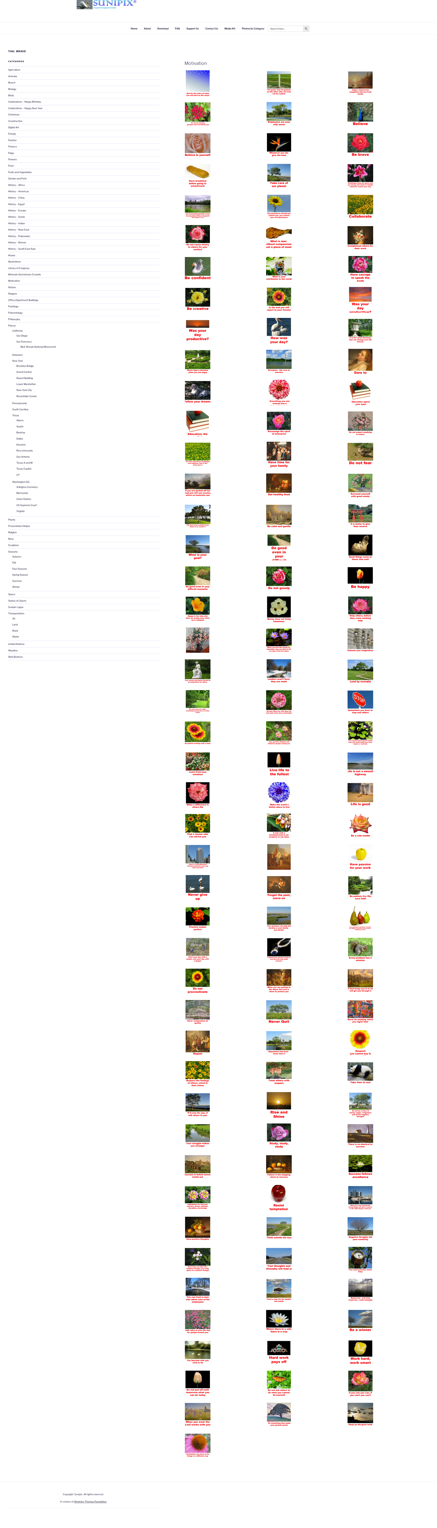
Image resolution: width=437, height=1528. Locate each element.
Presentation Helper (19, 525)
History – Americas (18, 191)
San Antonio (23, 456)
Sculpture (13, 545)
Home (134, 28)
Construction (15, 121)
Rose (11, 538)
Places (12, 325)
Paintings (13, 306)
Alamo (20, 420)
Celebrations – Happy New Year (25, 108)
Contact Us (211, 28)
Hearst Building (24, 378)
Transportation (16, 613)
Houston (21, 444)
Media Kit (229, 28)
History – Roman (17, 242)
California (17, 330)
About (147, 28)
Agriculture (14, 69)
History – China (16, 197)
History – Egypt (16, 204)
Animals (12, 76)
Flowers (12, 159)
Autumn (16, 556)
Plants (11, 519)
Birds (11, 95)
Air (13, 618)
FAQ (177, 28)
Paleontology (15, 312)
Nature (12, 287)
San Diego (21, 335)
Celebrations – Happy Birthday (24, 101)
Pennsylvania (19, 403)
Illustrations (14, 261)
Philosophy (14, 319)
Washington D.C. (21, 481)
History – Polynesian (19, 236)
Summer (17, 580)
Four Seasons (19, 568)
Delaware (17, 354)
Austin (19, 426)
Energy (12, 133)
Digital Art (13, 127)
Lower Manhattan (26, 384)
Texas (15, 415)
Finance (12, 146)
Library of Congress (18, 268)
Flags (11, 153)
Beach (11, 82)
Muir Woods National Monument (38, 346)
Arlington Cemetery (27, 487)
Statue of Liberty (17, 600)
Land (15, 624)
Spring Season (20, 574)
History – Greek (16, 216)
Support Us (192, 28)
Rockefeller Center (26, 396)
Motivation (196, 63)
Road (15, 630)
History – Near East (18, 229)
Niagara (12, 293)
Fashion (12, 140)
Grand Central (24, 371)
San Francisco (24, 341)
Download (162, 28)
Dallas (19, 438)
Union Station (23, 498)
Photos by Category (253, 28)
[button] (225, 83)
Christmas (13, 114)
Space (11, 594)
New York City (24, 390)
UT (18, 474)
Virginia (20, 511)
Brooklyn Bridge (25, 365)
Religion (12, 532)
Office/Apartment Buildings (23, 300)
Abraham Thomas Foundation (90, 1501)
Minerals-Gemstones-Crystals (24, 274)
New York (17, 360)
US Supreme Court (26, 505)
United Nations (16, 643)
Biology (12, 89)
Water (15, 636)
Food (10, 165)
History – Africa (16, 184)
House (11, 255)
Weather (13, 650)
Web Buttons (15, 656)
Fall (14, 562)
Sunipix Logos (15, 607)
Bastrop (20, 432)
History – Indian (16, 223)
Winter (16, 586)
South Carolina (20, 409)
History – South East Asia (22, 248)
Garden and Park (17, 178)
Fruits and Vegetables (20, 172)
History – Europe (17, 210)
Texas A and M (24, 462)
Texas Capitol (23, 468)
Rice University (24, 450)
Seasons (13, 551)
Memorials (22, 492)
